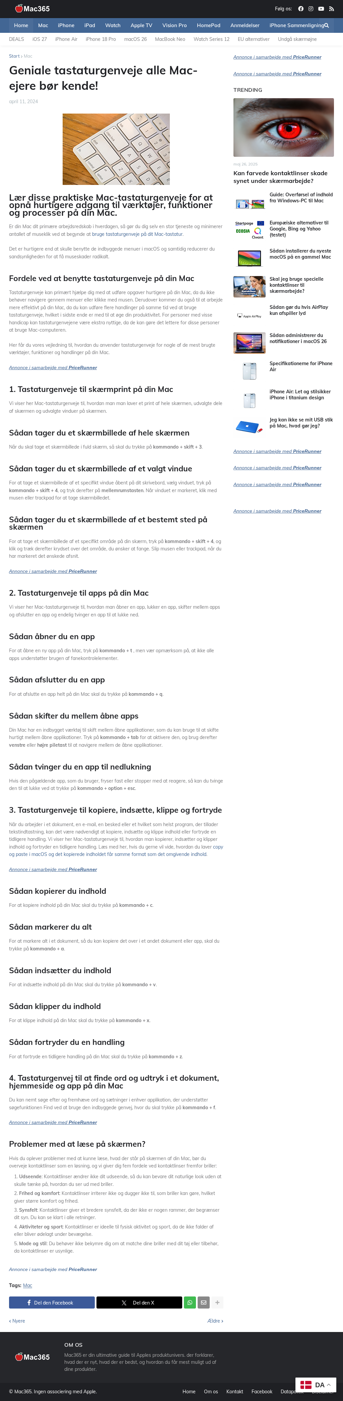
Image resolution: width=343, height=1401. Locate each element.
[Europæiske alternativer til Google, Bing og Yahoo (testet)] (249, 230)
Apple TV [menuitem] (141, 25)
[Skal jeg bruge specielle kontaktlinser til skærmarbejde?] (249, 286)
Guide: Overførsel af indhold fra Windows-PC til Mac (301, 198)
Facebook (262, 1392)
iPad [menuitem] (89, 25)
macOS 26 (135, 39)
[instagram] (310, 9)
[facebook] (300, 9)
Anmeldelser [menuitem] (245, 25)
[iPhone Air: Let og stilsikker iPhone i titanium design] (249, 399)
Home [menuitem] (21, 25)
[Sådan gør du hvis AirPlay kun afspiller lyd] (249, 315)
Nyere (18, 1321)
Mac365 (22, 1392)
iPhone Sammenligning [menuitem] (297, 25)
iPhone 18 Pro (101, 39)
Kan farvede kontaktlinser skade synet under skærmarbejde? (280, 177)
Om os (211, 1392)
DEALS (16, 39)
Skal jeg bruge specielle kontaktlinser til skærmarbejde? (297, 285)
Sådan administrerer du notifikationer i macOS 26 (298, 338)
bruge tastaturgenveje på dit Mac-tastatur (137, 234)
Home (189, 1392)
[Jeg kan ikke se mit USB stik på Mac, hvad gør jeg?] (249, 427)
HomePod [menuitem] (208, 25)
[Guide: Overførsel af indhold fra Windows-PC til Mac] (249, 202)
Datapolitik (292, 1392)
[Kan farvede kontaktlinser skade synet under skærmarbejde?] (283, 127)
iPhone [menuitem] (66, 25)
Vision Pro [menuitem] (174, 25)
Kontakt (234, 1392)
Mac (28, 56)
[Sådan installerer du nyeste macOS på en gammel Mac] (249, 258)
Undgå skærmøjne (297, 39)
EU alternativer (254, 39)
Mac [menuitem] (43, 25)
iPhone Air (66, 39)
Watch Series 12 (211, 39)
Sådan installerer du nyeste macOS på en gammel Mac (300, 254)
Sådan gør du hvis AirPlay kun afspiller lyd (299, 310)
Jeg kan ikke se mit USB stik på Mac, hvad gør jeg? (301, 423)
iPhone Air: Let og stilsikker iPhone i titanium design (300, 395)
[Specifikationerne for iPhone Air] (249, 371)
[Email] (204, 1302)
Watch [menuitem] (113, 25)
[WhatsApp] (190, 1302)
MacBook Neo (170, 39)
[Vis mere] (217, 1302)
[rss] (331, 9)
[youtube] (321, 9)
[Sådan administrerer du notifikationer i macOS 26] (249, 343)
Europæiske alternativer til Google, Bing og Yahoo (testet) (299, 229)
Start (14, 56)
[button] (326, 25)
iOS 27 (39, 39)
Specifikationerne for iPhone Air (301, 366)
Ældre (213, 1321)
